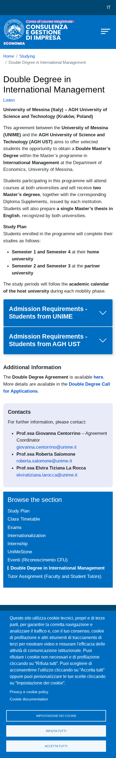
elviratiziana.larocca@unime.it (46, 475)
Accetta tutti (56, 746)
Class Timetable (24, 519)
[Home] (16, 32)
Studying (27, 56)
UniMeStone (20, 551)
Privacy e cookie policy (29, 692)
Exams (15, 527)
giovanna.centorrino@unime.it (46, 447)
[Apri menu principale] (103, 31)
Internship (18, 543)
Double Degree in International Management (58, 568)
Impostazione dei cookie (56, 715)
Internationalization (27, 535)
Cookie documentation (29, 699)
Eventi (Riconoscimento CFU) (38, 559)
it (109, 7)
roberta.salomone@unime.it (44, 461)
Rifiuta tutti (56, 731)
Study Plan (18, 511)
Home (8, 56)
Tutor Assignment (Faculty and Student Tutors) (54, 576)
